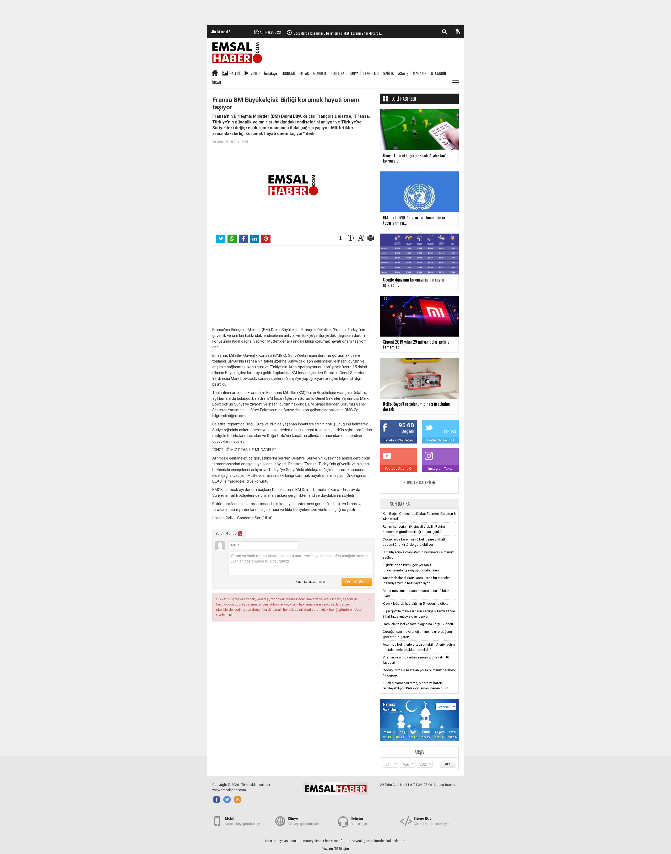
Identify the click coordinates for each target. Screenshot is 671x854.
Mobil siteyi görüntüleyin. (243, 821)
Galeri (234, 73)
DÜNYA (353, 73)
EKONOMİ (288, 73)
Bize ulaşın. (359, 821)
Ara (448, 763)
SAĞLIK (388, 73)
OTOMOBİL (439, 73)
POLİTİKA (337, 73)
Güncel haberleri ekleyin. (432, 821)
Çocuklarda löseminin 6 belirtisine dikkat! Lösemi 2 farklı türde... (338, 32)
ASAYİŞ (403, 73)
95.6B (406, 425)
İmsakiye (270, 73)
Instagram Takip (440, 469)
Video (255, 73)
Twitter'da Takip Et (440, 440)
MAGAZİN (419, 73)
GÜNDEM (319, 73)
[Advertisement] (335, 12)
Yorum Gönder (228, 534)
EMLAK (304, 73)
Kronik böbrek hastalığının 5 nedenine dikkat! (416, 604)
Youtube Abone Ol (398, 469)
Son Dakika (400, 504)
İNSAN (216, 82)
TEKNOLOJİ (371, 73)
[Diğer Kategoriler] (455, 82)
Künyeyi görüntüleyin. (304, 821)
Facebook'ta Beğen (398, 440)
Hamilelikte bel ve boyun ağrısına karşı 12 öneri (418, 624)
